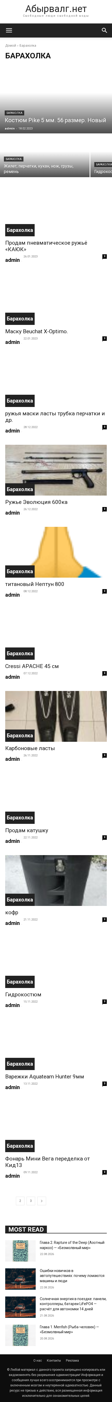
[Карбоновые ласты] (56, 716)
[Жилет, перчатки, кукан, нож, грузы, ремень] (45, 155)
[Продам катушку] (56, 798)
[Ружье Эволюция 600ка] (56, 470)
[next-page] (41, 1201)
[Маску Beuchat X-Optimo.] (56, 299)
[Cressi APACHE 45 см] (56, 634)
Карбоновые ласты (30, 748)
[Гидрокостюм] (56, 962)
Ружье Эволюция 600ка (36, 502)
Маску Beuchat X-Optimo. (36, 331)
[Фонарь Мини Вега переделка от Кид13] (56, 1126)
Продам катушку (26, 830)
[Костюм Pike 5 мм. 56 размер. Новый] (56, 99)
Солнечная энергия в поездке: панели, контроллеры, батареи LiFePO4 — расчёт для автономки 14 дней (73, 1304)
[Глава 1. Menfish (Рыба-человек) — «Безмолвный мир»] (20, 1335)
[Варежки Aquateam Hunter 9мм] (56, 1044)
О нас (37, 1360)
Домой (10, 45)
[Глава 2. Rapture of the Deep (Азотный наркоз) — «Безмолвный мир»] (20, 1251)
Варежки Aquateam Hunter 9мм (44, 1076)
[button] (9, 30)
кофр (11, 912)
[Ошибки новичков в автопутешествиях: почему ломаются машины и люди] (20, 1279)
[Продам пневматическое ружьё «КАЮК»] (56, 211)
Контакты (54, 1360)
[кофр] (56, 880)
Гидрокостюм (23, 994)
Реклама (72, 1360)
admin (12, 260)
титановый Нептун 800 (34, 584)
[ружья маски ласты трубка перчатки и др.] (56, 381)
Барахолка (14, 113)
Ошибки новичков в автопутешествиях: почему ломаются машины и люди (72, 1276)
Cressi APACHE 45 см (32, 666)
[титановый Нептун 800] (56, 552)
